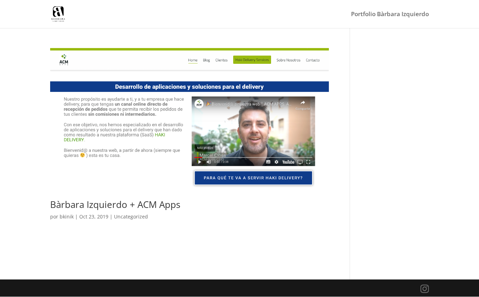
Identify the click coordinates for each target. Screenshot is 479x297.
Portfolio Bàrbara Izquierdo (390, 15)
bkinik (67, 216)
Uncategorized (131, 216)
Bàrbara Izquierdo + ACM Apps (115, 204)
